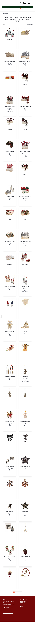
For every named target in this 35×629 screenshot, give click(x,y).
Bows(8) (20, 17)
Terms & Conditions (22, 602)
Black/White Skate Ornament (9, 511)
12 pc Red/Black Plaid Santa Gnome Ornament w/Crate (25, 151)
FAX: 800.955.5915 (6, 607)
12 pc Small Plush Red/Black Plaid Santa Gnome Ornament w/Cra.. (25, 174)
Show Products (29, 24)
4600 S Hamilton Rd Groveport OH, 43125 (9, 602)
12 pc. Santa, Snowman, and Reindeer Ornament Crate (25, 219)
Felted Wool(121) (28, 19)
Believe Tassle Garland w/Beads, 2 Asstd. (10, 376)
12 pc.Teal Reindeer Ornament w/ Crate (10, 241)
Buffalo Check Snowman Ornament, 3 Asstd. (9, 556)
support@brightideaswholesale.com (9, 604)
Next (20, 592)
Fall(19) (29, 17)
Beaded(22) (16, 17)
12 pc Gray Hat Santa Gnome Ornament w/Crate (25, 61)
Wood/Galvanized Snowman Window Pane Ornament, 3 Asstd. (10, 39)
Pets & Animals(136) (13, 19)
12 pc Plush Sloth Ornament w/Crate (9, 151)
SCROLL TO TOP (32, 27)
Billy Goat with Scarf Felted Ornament (9, 421)
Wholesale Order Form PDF (23, 605)
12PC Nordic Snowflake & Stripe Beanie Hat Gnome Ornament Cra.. (25, 264)
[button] (16, 9)
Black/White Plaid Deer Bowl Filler (10, 466)
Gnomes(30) (25, 17)
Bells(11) (23, 19)
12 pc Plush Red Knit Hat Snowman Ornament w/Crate (25, 106)
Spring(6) (18, 19)
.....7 (18, 592)
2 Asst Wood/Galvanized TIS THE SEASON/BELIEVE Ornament (25, 286)
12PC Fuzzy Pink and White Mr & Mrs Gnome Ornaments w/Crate (9, 264)
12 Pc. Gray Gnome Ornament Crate (9, 196)
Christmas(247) (6, 19)
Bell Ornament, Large (25, 376)
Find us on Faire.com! (23, 601)
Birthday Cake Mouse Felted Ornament (25, 421)
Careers (21, 607)
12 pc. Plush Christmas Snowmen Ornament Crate (25, 196)
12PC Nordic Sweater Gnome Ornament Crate (9, 286)
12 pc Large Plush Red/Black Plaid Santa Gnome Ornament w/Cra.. (25, 84)
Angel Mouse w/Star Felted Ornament (9, 331)
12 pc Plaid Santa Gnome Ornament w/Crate (10, 106)
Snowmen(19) (17, 21)
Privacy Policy (22, 606)
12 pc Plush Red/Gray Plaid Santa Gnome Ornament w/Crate (25, 129)
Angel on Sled (25, 331)
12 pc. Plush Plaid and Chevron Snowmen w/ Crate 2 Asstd (10, 219)
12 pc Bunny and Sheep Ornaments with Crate (9, 61)
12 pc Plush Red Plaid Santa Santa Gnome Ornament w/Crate (10, 129)
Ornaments (6, 17)
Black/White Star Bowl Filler (25, 511)
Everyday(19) (11, 17)
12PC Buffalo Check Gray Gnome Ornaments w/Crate (25, 241)
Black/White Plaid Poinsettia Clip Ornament (25, 466)
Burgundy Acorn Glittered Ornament (25, 556)
